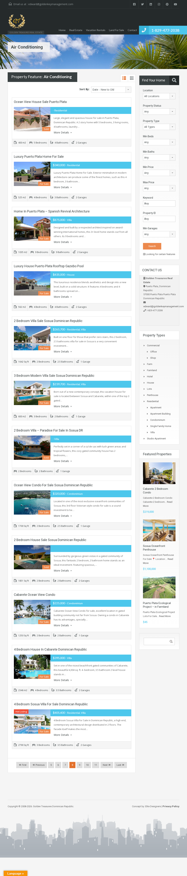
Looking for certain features (160, 254)
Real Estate (75, 30)
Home (62, 30)
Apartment (155, 407)
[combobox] (111, 90)
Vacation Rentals (95, 30)
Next (105, 765)
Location (148, 90)
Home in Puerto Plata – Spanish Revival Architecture (52, 211)
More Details (62, 132)
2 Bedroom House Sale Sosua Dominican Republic (50, 540)
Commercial (153, 345)
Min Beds (148, 136)
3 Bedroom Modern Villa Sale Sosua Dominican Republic (54, 375)
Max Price (148, 182)
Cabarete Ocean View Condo (34, 595)
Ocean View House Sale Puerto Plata (40, 102)
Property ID (149, 213)
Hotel (150, 376)
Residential (153, 401)
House (150, 382)
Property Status (152, 105)
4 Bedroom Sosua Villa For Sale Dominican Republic (51, 704)
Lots (149, 389)
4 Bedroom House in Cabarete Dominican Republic (50, 649)
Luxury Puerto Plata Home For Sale (39, 156)
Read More (165, 616)
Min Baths (148, 151)
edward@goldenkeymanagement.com (50, 4)
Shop (153, 357)
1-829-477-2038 (165, 30)
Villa (152, 432)
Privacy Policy (171, 806)
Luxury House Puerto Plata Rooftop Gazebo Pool (49, 266)
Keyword (148, 197)
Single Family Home (160, 426)
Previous (40, 765)
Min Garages (150, 228)
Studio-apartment (156, 438)
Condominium (157, 420)
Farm (149, 364)
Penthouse (152, 395)
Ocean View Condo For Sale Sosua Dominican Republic (53, 485)
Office (153, 351)
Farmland (152, 370)
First (23, 765)
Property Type (151, 121)
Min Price (148, 167)
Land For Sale (116, 30)
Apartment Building (160, 413)
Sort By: (84, 89)
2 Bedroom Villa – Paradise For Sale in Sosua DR (48, 430)
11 (95, 765)
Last (119, 765)
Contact (132, 30)
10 (87, 765)
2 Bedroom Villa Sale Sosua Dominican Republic (48, 321)
